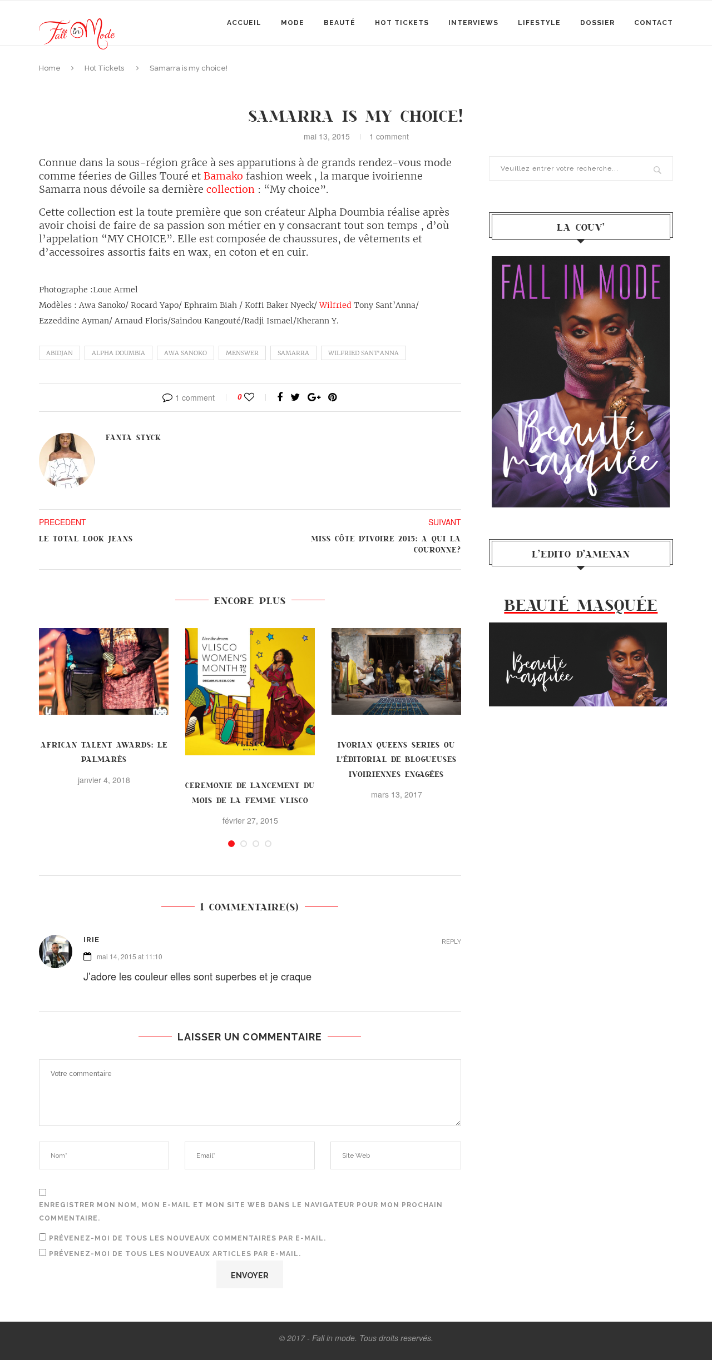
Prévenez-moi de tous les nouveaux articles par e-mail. (175, 1254)
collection (230, 189)
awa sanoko (185, 353)
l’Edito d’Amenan (581, 553)
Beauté (339, 23)
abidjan (59, 353)
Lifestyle (539, 23)
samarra (293, 353)
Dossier (597, 23)
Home (50, 68)
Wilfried (335, 305)
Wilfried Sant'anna (363, 353)
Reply (451, 942)
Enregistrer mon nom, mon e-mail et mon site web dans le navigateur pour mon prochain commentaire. (241, 1211)
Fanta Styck (133, 437)
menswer (242, 353)
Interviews (473, 23)
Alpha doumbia (118, 353)
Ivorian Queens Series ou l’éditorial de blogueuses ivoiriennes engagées (397, 759)
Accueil (244, 23)
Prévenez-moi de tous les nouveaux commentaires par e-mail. (187, 1238)
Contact (653, 23)
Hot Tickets (402, 23)
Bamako (223, 176)
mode (292, 23)
